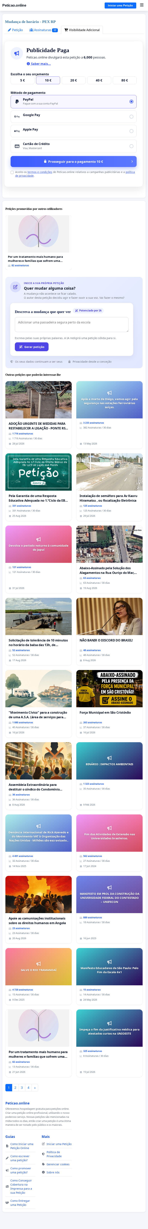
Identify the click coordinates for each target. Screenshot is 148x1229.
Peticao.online (14, 5)
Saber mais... (40, 64)
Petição (17, 30)
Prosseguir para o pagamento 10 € (75, 161)
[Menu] (142, 5)
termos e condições (40, 172)
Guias (10, 1136)
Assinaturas (44, 30)
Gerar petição (34, 347)
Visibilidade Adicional (84, 30)
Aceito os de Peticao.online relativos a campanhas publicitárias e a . (75, 173)
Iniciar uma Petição (120, 5)
